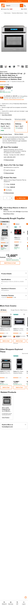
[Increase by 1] (11, 198)
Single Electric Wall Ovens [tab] (19, 310)
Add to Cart (22, 198)
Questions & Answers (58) (18, 81)
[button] (14, 274)
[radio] (4, 184)
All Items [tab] (3, 310)
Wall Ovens (7, 13)
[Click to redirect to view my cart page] (25, 5)
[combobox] (12, 5)
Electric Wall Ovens (17, 13)
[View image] (1, 66)
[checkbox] (4, 170)
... (1, 13)
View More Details (7, 115)
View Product (5, 417)
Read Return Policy (8, 213)
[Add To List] (22, 73)
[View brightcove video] (22, 66)
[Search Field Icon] (21, 5)
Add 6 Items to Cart (10, 263)
